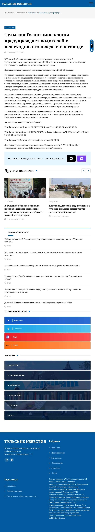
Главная (10, 12)
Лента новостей (18, 232)
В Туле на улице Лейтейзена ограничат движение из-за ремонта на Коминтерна (42, 265)
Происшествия (58, 453)
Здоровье (55, 468)
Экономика (56, 458)
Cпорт (54, 473)
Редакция (11, 486)
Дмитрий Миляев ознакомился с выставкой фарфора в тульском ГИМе (38, 302)
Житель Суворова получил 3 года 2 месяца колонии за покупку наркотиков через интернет (43, 253)
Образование (57, 463)
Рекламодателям (14, 491)
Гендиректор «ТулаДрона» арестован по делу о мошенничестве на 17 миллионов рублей (43, 277)
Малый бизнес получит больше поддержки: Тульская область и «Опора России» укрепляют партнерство (42, 291)
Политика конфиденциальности (21, 496)
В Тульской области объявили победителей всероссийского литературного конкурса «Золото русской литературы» (21, 210)
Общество (21, 12)
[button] (84, 170)
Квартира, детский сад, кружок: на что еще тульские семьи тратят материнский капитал (67, 208)
